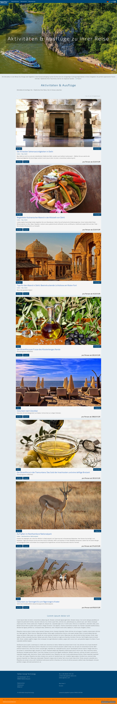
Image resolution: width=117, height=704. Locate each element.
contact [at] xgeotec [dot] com (67, 675)
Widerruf (19, 687)
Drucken (61, 685)
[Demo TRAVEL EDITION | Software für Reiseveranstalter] (4, 2)
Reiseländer (31, 1)
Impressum (20, 685)
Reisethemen (15, 1)
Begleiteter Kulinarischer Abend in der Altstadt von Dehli (41, 217)
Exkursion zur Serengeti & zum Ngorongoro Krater (38, 601)
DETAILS (19, 162)
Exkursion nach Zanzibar (27, 411)
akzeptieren (105, 702)
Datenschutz (21, 683)
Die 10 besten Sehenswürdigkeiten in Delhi (35, 151)
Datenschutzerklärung (9, 701)
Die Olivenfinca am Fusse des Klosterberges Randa (38, 349)
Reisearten (24, 1)
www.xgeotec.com (64, 677)
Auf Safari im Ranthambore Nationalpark (34, 534)
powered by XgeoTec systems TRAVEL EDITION (70, 692)
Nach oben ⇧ (62, 683)
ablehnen (112, 702)
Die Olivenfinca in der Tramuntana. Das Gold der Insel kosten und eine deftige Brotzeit (53, 472)
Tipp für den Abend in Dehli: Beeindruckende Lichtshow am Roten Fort (47, 285)
